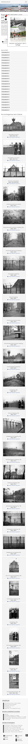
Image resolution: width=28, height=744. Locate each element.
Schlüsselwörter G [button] (5, 68)
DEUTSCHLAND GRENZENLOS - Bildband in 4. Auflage (15, 716)
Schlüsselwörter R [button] (5, 94)
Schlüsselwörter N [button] (6, 86)
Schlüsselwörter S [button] (5, 97)
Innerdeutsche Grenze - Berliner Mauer (13, 703)
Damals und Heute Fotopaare (10, 704)
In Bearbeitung (8, 707)
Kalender (6, 714)
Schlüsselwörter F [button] (5, 65)
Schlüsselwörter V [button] (5, 104)
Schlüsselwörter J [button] (5, 76)
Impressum (19, 739)
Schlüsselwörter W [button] (6, 107)
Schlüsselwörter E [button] (5, 63)
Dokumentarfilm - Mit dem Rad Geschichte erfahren (15, 718)
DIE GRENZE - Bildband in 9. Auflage (12, 715)
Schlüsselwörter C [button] (5, 57)
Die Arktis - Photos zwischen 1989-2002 (13, 727)
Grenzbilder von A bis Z (9, 705)
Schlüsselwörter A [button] (5, 52)
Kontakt (6, 739)
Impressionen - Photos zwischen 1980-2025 (14, 731)
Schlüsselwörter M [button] (6, 83)
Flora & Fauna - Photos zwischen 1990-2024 (13, 725)
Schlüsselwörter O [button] (6, 89)
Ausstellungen (7, 719)
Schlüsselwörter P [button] (5, 91)
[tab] (14, 52)
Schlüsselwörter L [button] (5, 81)
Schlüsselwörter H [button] (6, 70)
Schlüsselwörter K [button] (5, 78)
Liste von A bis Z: (4, 50)
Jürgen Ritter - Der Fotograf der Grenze (12, 708)
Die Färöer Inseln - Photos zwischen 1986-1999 (14, 729)
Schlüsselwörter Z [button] (5, 110)
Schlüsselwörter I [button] (5, 73)
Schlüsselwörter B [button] (5, 55)
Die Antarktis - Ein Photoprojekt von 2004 (13, 726)
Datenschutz (19, 740)
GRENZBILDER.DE (5, 2)
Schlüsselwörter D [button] (5, 60)
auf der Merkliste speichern (14, 137)
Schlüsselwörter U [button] (5, 102)
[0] (6, 17)
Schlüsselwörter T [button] (5, 99)
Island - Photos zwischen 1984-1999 (12, 730)
